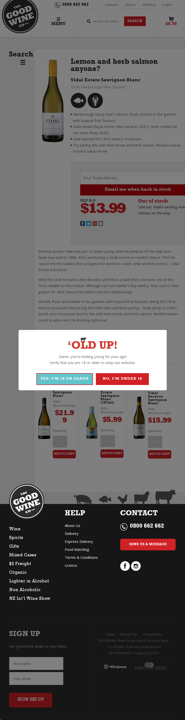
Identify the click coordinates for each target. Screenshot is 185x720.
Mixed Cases (22, 555)
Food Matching (77, 549)
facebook (125, 566)
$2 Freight (20, 564)
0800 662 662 (147, 527)
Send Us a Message (148, 544)
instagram (136, 566)
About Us (72, 525)
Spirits (16, 538)
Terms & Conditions (81, 557)
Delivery (72, 533)
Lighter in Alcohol (29, 582)
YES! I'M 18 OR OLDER (64, 379)
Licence (71, 565)
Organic (18, 573)
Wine (14, 529)
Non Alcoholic (24, 590)
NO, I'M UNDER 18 (122, 379)
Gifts (14, 547)
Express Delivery (79, 541)
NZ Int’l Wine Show (29, 599)
